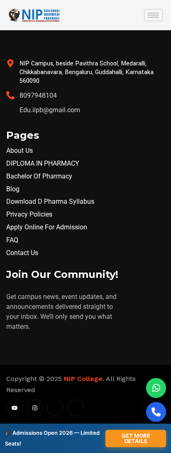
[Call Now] (156, 412)
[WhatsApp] (156, 388)
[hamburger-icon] (153, 15)
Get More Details (136, 438)
